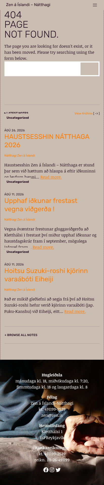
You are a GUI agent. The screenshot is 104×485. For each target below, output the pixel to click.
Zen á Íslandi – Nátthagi (28, 5)
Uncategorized (18, 117)
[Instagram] (52, 470)
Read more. (51, 177)
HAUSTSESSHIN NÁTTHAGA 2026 (46, 141)
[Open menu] (95, 5)
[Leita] (89, 69)
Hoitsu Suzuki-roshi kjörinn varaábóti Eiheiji (46, 275)
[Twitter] (58, 470)
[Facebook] (46, 470)
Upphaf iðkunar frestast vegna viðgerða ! (40, 205)
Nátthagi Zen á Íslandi (19, 155)
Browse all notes (22, 335)
